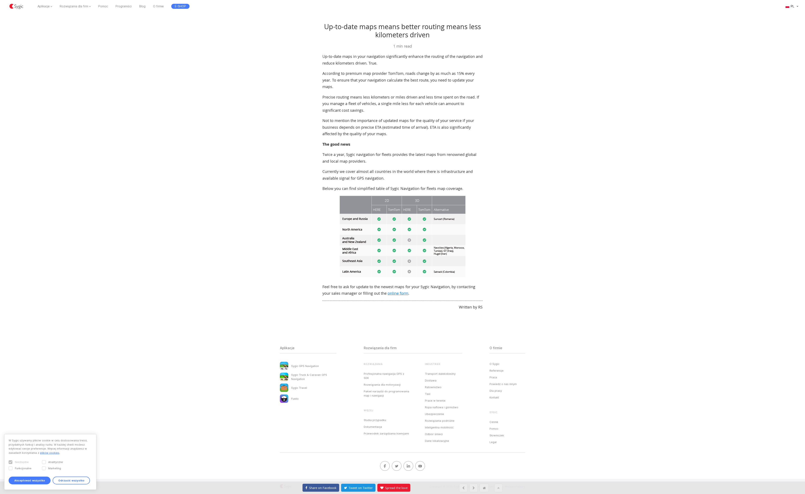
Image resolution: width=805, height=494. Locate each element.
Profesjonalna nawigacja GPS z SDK (384, 376)
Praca (493, 377)
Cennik (493, 422)
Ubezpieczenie (434, 414)
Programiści (124, 6)
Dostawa (430, 380)
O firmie (158, 6)
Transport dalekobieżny (440, 373)
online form (398, 293)
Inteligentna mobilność (439, 427)
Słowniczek (496, 435)
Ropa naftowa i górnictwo (441, 407)
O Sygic (494, 364)
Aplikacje (44, 6)
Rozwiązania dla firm (74, 6)
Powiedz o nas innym (503, 384)
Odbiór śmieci (434, 434)
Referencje (496, 370)
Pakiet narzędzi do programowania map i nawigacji (386, 393)
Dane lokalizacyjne (437, 440)
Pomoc (103, 6)
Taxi (427, 393)
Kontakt (494, 397)
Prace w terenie (435, 400)
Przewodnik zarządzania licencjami (386, 433)
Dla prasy (495, 390)
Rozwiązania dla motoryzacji (382, 384)
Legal (493, 442)
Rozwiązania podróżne (439, 420)
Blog (142, 6)
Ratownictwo (433, 387)
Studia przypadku (375, 420)
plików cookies (49, 452)
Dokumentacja (373, 426)
